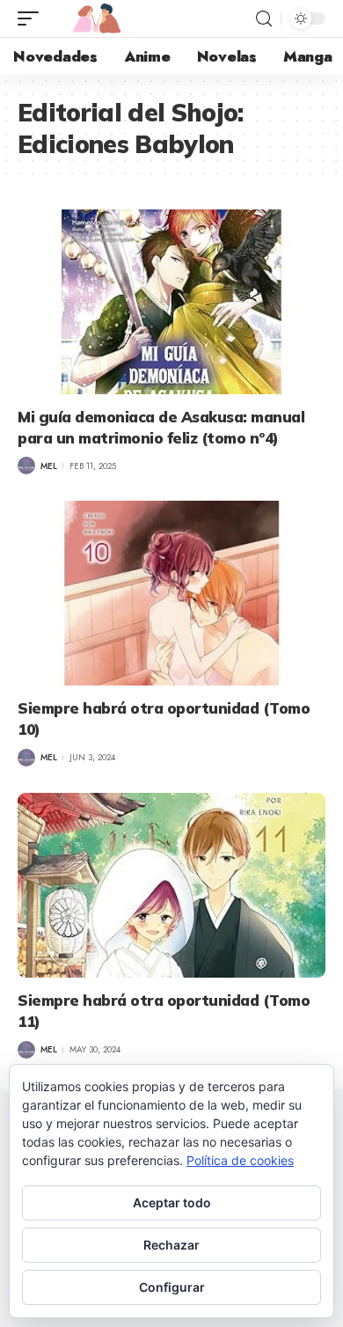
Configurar (172, 1286)
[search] (264, 19)
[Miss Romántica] (96, 18)
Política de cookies (240, 1160)
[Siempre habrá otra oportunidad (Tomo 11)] (171, 885)
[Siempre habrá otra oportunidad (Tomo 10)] (171, 593)
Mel (48, 466)
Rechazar (171, 1244)
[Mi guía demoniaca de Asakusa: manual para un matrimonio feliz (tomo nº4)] (171, 301)
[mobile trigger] (32, 18)
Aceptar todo (172, 1202)
